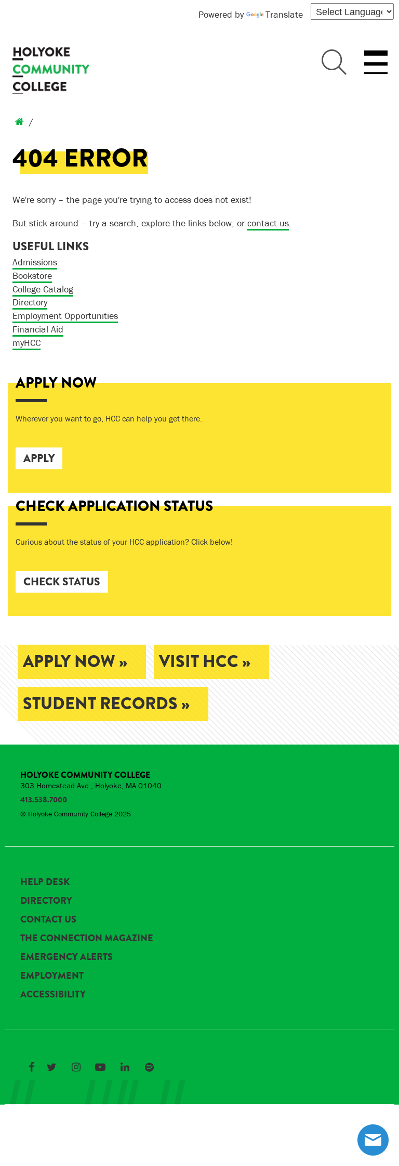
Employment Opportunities (65, 316)
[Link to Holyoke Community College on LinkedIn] (124, 1067)
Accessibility (53, 994)
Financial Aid (37, 329)
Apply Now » (75, 661)
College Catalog (42, 289)
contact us (268, 223)
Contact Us (48, 919)
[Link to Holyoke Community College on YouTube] (100, 1067)
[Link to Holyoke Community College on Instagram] (76, 1067)
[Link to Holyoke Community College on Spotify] (149, 1067)
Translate (284, 14)
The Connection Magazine (86, 938)
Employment (52, 975)
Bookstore (32, 275)
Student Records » (106, 703)
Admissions (34, 262)
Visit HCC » (204, 661)
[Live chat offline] (373, 1140)
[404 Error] (19, 121)
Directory (29, 302)
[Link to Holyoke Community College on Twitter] (51, 1067)
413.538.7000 (43, 799)
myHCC (26, 343)
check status (61, 582)
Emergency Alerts (66, 957)
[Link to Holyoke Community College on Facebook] (31, 1067)
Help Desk (45, 882)
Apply (39, 458)
